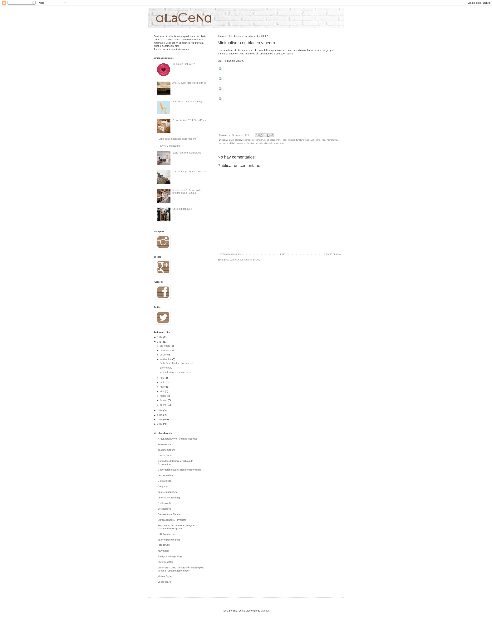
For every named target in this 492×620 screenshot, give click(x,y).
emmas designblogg (169, 497)
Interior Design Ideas (169, 539)
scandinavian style (264, 143)
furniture (300, 140)
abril (162, 391)
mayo (163, 387)
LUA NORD (164, 545)
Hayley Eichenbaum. (169, 145)
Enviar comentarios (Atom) (246, 259)
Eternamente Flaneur (169, 514)
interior (308, 140)
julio (162, 377)
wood (282, 143)
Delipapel (163, 486)
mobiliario (231, 143)
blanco (238, 140)
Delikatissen (164, 481)
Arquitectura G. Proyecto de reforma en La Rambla (186, 191)
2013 (160, 424)
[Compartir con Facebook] (268, 135)
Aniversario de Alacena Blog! (187, 101)
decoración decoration (252, 140)
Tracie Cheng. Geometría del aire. (190, 171)
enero (163, 405)
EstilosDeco (164, 508)
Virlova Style (165, 576)
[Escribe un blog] (261, 135)
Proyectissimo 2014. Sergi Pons (189, 120)
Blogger (265, 610)
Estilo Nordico (165, 503)
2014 (160, 419)
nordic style (249, 143)
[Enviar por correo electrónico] (257, 135)
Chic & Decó (164, 455)
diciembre (165, 346)
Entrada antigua (332, 254)
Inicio (282, 254)
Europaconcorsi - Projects (172, 520)
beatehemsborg (166, 450)
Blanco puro (166, 367)
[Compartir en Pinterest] (272, 135)
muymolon (163, 551)
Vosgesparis (164, 582)
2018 (160, 337)
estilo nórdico (289, 140)
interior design (318, 140)
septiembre (166, 359)
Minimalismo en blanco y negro (176, 372)
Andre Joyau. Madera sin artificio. (189, 83)
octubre (164, 354)
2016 (160, 410)
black (231, 140)
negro (240, 143)
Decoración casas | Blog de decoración (179, 469)
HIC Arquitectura (167, 534)
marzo (163, 396)
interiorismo (332, 140)
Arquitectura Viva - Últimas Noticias (177, 438)
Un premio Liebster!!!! (183, 64)
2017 (160, 341)
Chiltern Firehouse (182, 209)
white (276, 143)
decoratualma (165, 475)
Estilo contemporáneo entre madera (177, 139)
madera (222, 143)
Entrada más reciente (230, 254)
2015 (160, 415)
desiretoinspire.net (168, 492)
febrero (164, 400)
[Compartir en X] (264, 135)
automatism (164, 444)
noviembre (166, 350)
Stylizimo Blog (165, 562)
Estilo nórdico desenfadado (186, 152)
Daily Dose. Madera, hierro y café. (177, 363)
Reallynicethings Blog (170, 556)
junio (163, 382)
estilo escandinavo (273, 140)
